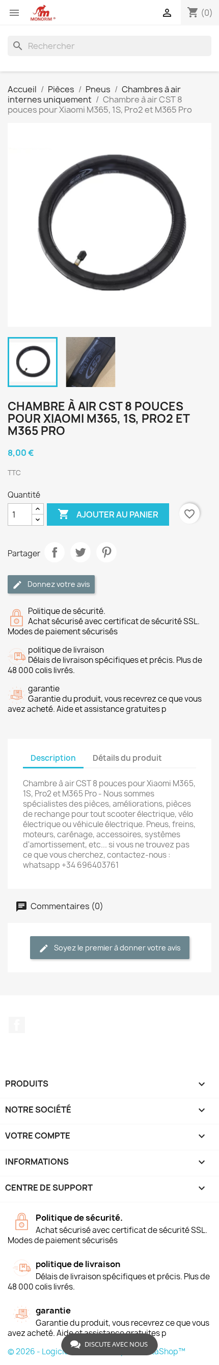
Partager (54, 552)
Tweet (80, 552)
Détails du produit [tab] (127, 758)
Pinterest (106, 552)
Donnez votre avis (58, 584)
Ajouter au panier (108, 514)
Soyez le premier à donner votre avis (116, 947)
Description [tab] (53, 758)
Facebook (17, 1025)
